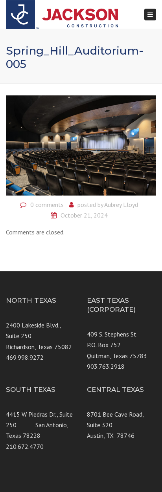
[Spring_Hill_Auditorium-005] (81, 144)
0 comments (47, 205)
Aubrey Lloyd (121, 205)
